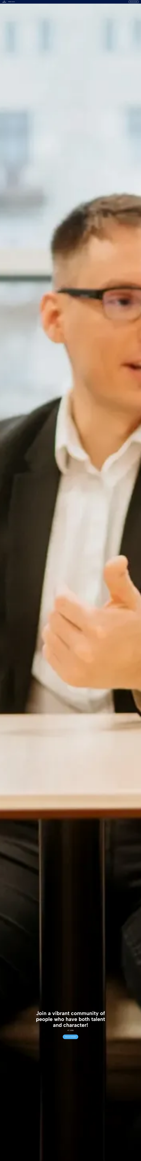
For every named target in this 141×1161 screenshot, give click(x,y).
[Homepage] (4, 2)
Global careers (11, 1)
